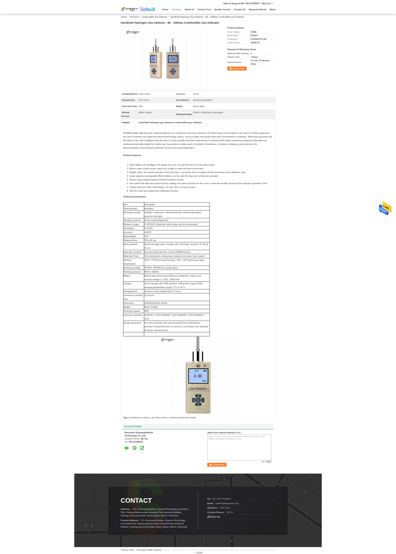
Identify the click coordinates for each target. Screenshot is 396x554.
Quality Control (222, 9)
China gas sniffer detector (149, 550)
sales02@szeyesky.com (227, 503)
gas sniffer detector (159, 418)
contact (136, 500)
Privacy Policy (128, 550)
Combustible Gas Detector (155, 17)
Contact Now (238, 68)
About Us (189, 9)
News (272, 9)
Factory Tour (204, 9)
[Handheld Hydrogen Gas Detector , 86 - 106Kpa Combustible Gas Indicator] (164, 57)
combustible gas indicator (139, 418)
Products (176, 9)
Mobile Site (214, 517)
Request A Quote (258, 9)
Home (165, 9)
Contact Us (239, 9)
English (267, 3)
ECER (199, 552)
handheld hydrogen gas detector (182, 418)
